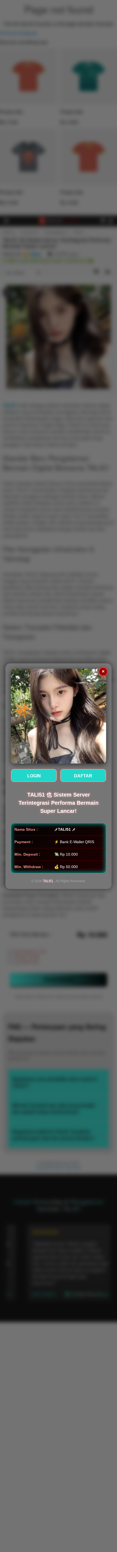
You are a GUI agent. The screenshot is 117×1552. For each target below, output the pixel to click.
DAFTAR (83, 776)
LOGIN (34, 776)
